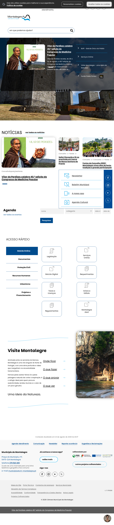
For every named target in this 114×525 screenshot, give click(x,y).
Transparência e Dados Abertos (49, 493)
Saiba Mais (47, 459)
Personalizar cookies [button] (72, 4)
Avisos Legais (68, 493)
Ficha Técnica (28, 485)
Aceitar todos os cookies (99, 4)
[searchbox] (41, 30)
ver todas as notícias (35, 132)
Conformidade (30, 493)
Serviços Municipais (63, 485)
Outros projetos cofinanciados (88, 464)
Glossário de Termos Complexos (23, 489)
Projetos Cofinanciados (20, 496)
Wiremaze (108, 490)
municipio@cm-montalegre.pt (22, 471)
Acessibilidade (16, 493)
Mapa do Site (16, 485)
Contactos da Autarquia (45, 485)
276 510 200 (14, 463)
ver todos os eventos (12, 214)
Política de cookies (14, 5)
